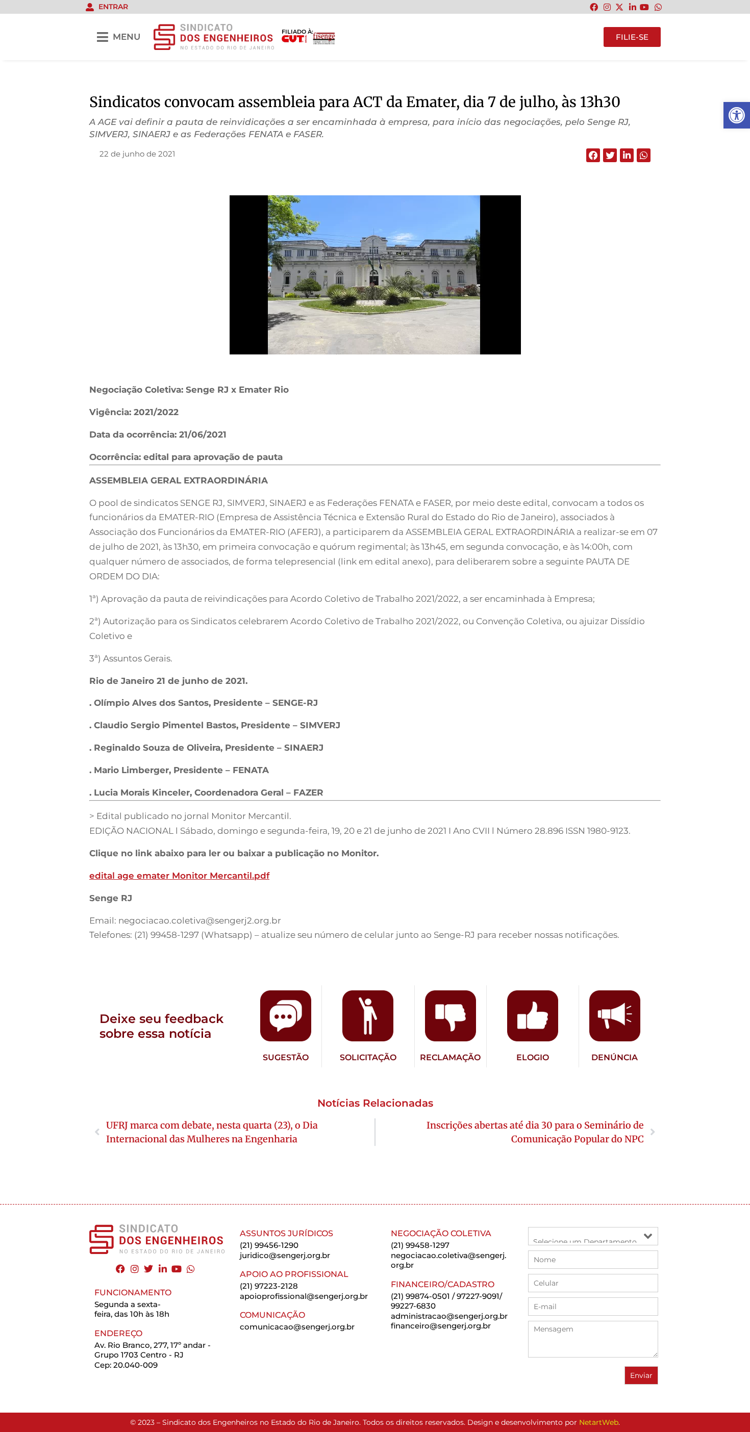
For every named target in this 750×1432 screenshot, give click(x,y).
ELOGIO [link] (532, 1057)
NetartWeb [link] (598, 1422)
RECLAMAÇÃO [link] (450, 1057)
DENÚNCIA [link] (614, 1057)
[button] (593, 155)
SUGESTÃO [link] (286, 1057)
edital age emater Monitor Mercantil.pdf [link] (179, 876)
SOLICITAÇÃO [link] (368, 1057)
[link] (736, 115)
